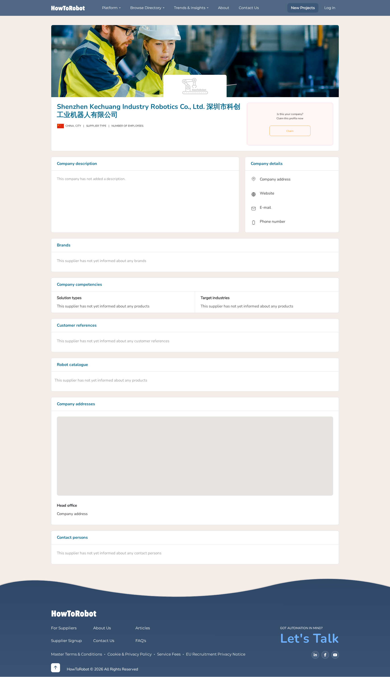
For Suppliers (64, 628)
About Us (102, 628)
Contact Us (249, 8)
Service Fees (169, 654)
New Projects (303, 8)
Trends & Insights (189, 8)
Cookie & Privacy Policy (129, 654)
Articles (142, 628)
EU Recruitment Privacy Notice (215, 654)
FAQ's (140, 640)
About (223, 8)
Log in (329, 8)
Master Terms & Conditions (76, 654)
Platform (110, 8)
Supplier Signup (66, 640)
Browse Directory (145, 8)
